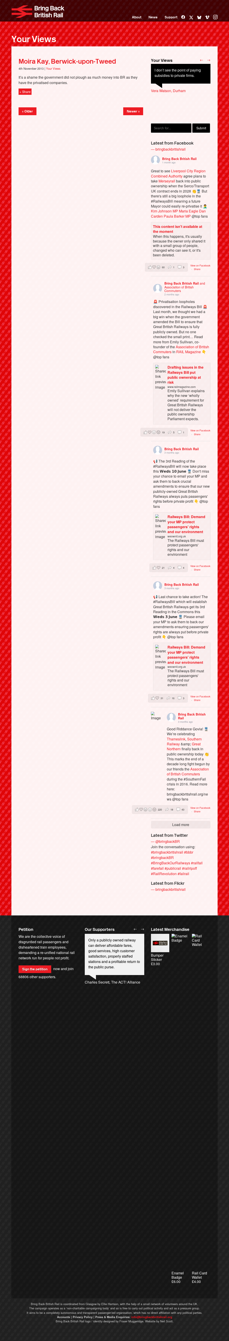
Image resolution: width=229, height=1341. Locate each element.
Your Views (33, 39)
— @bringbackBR (165, 841)
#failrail (183, 873)
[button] (166, 267)
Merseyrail (167, 181)
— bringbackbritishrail (168, 149)
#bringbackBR (162, 857)
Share (197, 269)
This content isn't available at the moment (177, 229)
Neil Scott (166, 1321)
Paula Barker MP (177, 216)
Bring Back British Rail (38, 11)
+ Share (25, 91)
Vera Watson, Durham (168, 90)
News (152, 17)
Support (171, 17)
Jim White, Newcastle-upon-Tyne (177, 101)
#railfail (197, 862)
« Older (27, 111)
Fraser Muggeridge (131, 1321)
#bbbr (188, 852)
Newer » (133, 111)
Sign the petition (35, 969)
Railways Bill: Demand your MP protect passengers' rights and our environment (186, 524)
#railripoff (189, 868)
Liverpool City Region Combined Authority (178, 173)
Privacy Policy (83, 1317)
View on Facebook (200, 265)
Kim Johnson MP (164, 211)
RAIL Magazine (188, 351)
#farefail (157, 868)
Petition (26, 929)
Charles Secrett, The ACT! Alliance (112, 982)
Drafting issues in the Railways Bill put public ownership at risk (186, 375)
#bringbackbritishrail (167, 852)
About (136, 17)
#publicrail (173, 868)
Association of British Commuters (188, 771)
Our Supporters (99, 929)
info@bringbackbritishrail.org (151, 1317)
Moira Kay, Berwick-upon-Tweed (67, 61)
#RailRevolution (164, 873)
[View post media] (156, 716)
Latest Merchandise (170, 929)
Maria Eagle (188, 211)
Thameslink (176, 739)
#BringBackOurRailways (170, 862)
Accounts (63, 1317)
